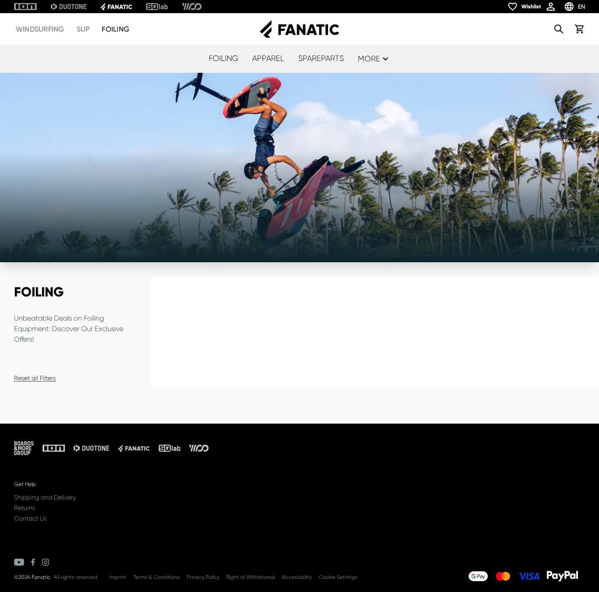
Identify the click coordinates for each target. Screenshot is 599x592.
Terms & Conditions (156, 577)
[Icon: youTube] (19, 562)
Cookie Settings (338, 577)
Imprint (117, 577)
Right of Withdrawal (250, 577)
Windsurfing (40, 29)
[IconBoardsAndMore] (24, 448)
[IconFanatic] (116, 6)
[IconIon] (25, 6)
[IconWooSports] (192, 6)
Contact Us (30, 518)
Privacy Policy (203, 577)
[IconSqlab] (157, 6)
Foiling (115, 29)
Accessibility (297, 577)
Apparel (268, 58)
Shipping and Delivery (45, 497)
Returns (24, 507)
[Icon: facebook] (33, 562)
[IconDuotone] (68, 6)
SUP (83, 29)
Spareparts (321, 58)
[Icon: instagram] (45, 562)
